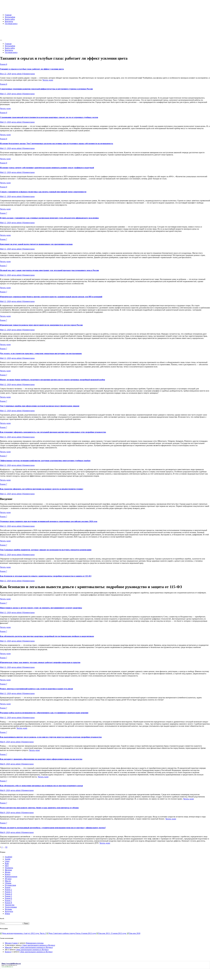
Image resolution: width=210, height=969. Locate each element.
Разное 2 (8, 890)
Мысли (8, 881)
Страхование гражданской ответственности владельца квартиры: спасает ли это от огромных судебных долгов (49, 117)
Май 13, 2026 (5, 94)
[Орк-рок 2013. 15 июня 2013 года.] (111, 933)
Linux (7, 861)
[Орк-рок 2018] (133, 933)
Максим (8, 947)
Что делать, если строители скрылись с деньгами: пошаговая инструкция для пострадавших (41, 353)
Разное (7, 887)
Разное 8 (3, 64)
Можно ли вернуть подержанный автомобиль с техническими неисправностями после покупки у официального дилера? (53, 828)
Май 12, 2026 (5, 172)
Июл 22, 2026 (5, 74)
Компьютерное (11, 876)
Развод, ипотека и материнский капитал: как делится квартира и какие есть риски (36, 689)
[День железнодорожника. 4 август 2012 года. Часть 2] (23, 933)
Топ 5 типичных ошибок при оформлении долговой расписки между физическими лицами (39, 406)
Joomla (7, 859)
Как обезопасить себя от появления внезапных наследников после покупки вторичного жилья (41, 786)
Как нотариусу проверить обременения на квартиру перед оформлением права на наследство (41, 759)
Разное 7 (3, 213)
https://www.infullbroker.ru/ (9, 965)
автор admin (17, 74)
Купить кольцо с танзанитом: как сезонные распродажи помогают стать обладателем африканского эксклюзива (49, 218)
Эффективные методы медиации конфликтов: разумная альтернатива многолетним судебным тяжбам (45, 461)
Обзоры (8, 883)
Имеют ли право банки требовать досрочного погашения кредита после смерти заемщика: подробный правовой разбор (52, 380)
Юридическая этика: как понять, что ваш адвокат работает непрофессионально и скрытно (40, 662)
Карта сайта (10, 19)
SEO (7, 866)
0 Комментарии (28, 74)
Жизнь (7, 872)
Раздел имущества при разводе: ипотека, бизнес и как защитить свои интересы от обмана (39, 808)
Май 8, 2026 (5, 742)
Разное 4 (8, 894)
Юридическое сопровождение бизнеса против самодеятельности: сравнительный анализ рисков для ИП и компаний (51, 297)
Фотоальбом (10, 17)
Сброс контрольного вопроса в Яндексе (38, 945)
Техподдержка (11, 907)
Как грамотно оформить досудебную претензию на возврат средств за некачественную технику (41, 489)
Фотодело (9, 911)
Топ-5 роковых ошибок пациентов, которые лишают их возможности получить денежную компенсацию (45, 550)
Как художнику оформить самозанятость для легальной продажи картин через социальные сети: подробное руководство (53, 432)
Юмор (7, 914)
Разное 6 (8, 898)
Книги (7, 874)
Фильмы (8, 909)
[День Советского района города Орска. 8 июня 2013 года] (71, 933)
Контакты (9, 21)
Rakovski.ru (10, 5)
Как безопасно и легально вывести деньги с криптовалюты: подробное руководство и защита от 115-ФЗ (45, 576)
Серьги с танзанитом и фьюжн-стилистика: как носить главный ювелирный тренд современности (43, 192)
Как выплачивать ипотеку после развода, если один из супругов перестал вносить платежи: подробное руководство (51, 737)
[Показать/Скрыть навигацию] (1, 40)
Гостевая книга (11, 24)
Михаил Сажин (11, 943)
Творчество (9, 905)
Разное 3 (8, 892)
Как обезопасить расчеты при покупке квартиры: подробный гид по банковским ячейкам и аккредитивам (47, 636)
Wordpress (9, 868)
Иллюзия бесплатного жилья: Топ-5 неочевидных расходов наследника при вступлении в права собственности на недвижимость (56, 143)
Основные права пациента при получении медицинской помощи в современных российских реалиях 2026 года (48, 521)
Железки (8, 870)
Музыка (8, 879)
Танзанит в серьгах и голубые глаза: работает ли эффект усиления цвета (32, 69)
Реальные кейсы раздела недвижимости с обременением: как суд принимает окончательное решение (44, 713)
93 (6, 847)
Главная (8, 15)
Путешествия (10, 885)
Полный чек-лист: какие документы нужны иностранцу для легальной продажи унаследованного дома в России (49, 270)
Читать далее (47, 80)
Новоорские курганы (35, 943)
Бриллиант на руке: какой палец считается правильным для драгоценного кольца (36, 244)
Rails (7, 863)
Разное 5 (8, 896)
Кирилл (8, 952)
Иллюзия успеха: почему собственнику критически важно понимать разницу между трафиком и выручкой (47, 168)
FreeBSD (8, 857)
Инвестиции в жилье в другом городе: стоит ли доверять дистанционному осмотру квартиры (41, 608)
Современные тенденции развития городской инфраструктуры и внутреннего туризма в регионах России (46, 89)
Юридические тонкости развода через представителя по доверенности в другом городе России (41, 325)
